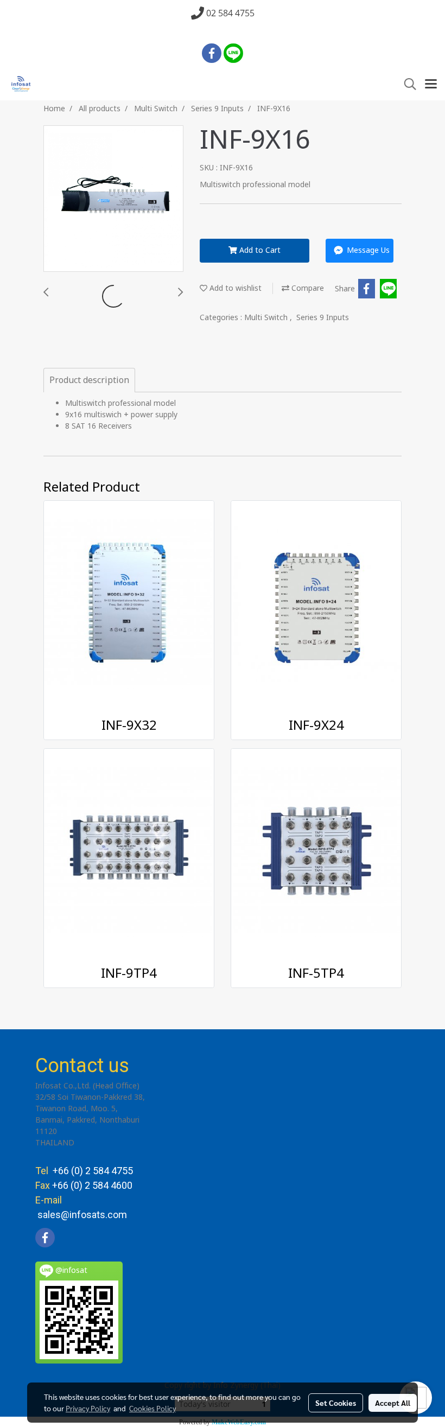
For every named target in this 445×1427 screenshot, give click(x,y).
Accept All (392, 1402)
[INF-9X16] (113, 199)
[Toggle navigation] (431, 85)
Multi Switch (267, 317)
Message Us (367, 250)
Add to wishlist (234, 288)
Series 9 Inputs (322, 317)
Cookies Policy (152, 1408)
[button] (406, 84)
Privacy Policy (88, 1408)
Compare (306, 288)
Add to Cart (259, 250)
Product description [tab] (89, 380)
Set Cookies (335, 1402)
